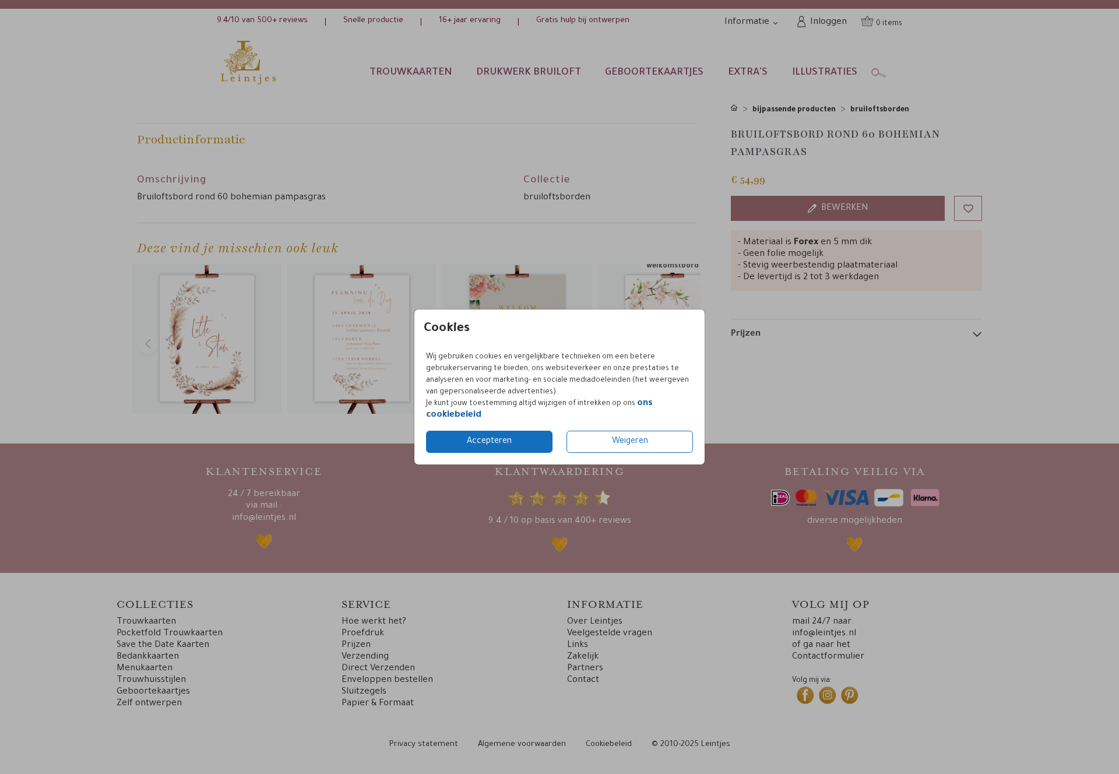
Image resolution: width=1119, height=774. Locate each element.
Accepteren (489, 441)
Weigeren (630, 441)
